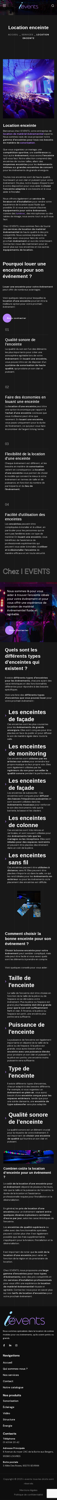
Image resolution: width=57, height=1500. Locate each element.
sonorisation (27, 142)
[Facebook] (4, 1345)
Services (27, 34)
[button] (52, 5)
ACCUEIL (13, 34)
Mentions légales (28, 1490)
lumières (20, 213)
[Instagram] (16, 1345)
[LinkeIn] (10, 1345)
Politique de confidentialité (28, 1494)
